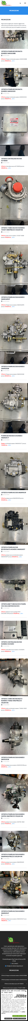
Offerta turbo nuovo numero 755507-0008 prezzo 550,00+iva (14, 988)
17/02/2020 (6, 551)
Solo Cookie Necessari (19, 1018)
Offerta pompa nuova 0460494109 (13, 492)
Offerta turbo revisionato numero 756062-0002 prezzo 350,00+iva (11, 700)
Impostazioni (8, 1018)
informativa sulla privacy (10, 1011)
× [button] (25, 991)
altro (13, 60)
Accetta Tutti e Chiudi (19, 1015)
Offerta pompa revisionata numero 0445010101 (14, 979)
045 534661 (15, 963)
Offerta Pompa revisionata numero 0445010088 (14, 975)
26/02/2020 (6, 55)
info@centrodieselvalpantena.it (15, 966)
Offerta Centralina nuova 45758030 (14, 983)
